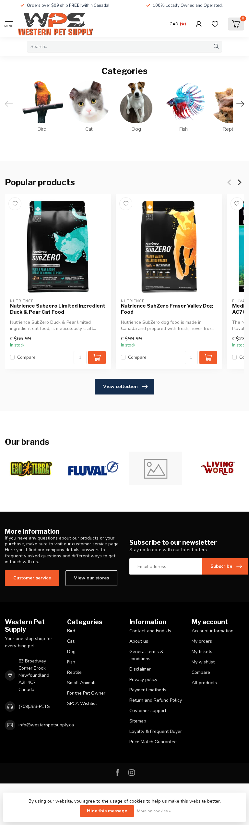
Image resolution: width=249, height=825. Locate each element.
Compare (26, 357)
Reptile (74, 672)
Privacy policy (143, 679)
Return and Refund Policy (155, 700)
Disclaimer (140, 669)
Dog (71, 652)
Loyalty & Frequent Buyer (155, 731)
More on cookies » (154, 811)
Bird (71, 631)
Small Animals (82, 683)
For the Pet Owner (86, 693)
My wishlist (203, 662)
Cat (70, 641)
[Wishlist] (215, 24)
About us (138, 641)
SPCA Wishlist (82, 703)
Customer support (147, 711)
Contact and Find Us (150, 631)
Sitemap (137, 721)
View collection (120, 386)
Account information (212, 631)
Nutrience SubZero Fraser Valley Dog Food (167, 309)
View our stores (91, 578)
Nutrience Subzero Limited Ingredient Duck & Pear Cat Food (57, 309)
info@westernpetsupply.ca (46, 725)
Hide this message (107, 811)
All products (204, 683)
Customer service (32, 578)
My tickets (202, 652)
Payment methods (147, 690)
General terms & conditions (146, 655)
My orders (202, 641)
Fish (71, 662)
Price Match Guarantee (153, 742)
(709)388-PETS (34, 706)
